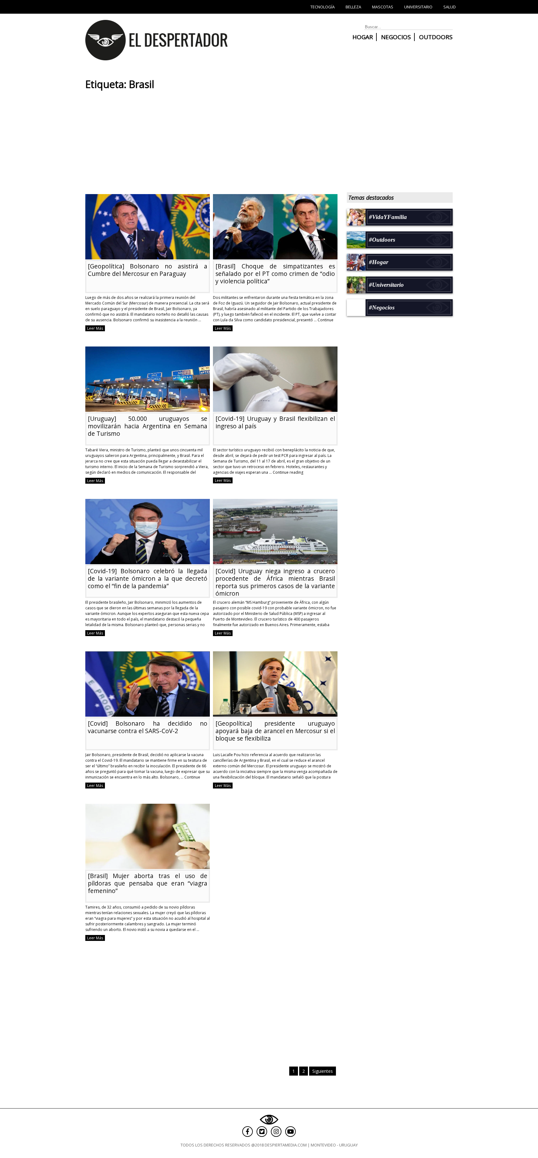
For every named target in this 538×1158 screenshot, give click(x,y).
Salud (449, 7)
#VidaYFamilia (388, 217)
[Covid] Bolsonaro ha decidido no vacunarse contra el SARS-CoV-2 (147, 727)
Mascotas (382, 7)
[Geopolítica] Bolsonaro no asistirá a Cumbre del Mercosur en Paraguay (147, 270)
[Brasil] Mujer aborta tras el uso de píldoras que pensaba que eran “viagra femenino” (147, 883)
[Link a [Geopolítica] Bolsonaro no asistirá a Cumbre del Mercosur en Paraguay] (147, 256)
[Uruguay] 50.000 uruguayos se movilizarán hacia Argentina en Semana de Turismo (147, 426)
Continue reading (288, 472)
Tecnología (322, 7)
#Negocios (381, 307)
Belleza (353, 7)
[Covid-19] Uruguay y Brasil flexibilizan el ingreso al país (275, 422)
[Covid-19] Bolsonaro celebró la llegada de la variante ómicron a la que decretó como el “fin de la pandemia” (147, 578)
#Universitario (386, 284)
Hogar (362, 37)
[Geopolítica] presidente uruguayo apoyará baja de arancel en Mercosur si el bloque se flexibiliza (275, 730)
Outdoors (436, 37)
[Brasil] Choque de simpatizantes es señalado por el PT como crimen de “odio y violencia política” (275, 273)
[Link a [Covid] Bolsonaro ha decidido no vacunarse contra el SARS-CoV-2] (147, 713)
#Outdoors (382, 239)
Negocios (396, 37)
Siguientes (322, 1071)
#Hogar (378, 262)
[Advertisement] (210, 144)
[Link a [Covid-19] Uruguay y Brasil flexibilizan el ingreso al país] (275, 409)
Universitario (418, 7)
